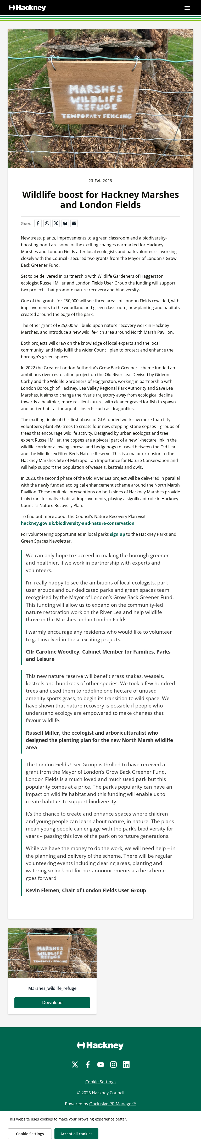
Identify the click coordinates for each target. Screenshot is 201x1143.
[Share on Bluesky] (65, 223)
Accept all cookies (76, 1133)
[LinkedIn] (126, 1064)
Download (52, 1002)
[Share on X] (56, 223)
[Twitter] (75, 1064)
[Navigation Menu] (187, 8)
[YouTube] (100, 1064)
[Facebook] (88, 1064)
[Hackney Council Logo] (100, 1045)
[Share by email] (74, 223)
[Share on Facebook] (38, 223)
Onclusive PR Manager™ (112, 1104)
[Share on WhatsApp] (47, 223)
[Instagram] (113, 1064)
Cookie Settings (100, 1082)
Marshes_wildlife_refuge (52, 988)
